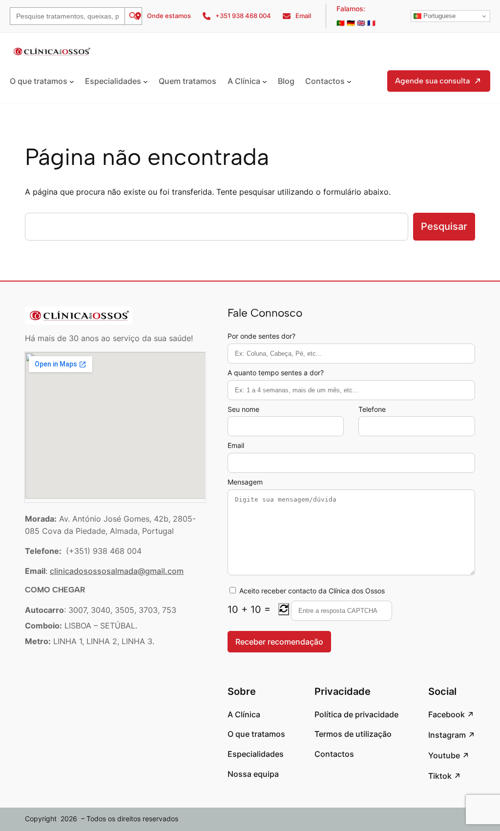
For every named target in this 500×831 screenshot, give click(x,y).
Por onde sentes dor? (261, 336)
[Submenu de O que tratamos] (71, 81)
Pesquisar (444, 226)
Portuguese (438, 16)
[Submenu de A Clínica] (264, 81)
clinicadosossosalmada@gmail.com (117, 571)
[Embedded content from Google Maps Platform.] (115, 425)
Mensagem (245, 482)
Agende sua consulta (432, 80)
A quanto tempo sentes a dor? (276, 372)
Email (236, 445)
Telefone (372, 409)
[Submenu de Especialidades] (145, 81)
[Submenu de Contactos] (349, 81)
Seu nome (243, 409)
